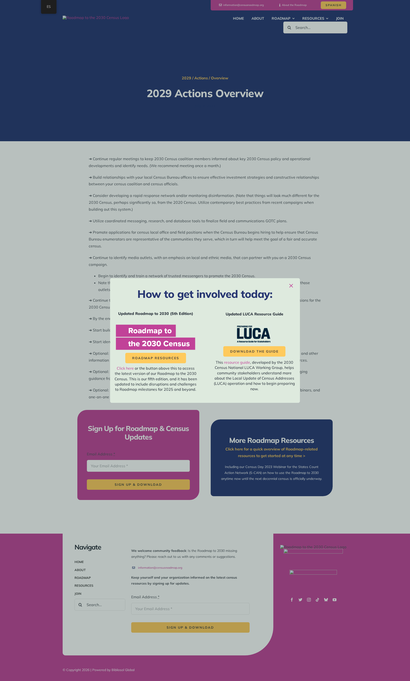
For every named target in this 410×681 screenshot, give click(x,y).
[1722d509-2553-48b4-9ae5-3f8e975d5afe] (254, 326)
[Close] (291, 286)
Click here (125, 368)
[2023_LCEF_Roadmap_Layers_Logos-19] (155, 325)
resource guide (237, 362)
